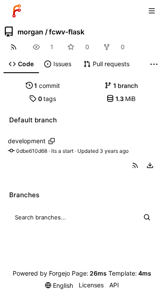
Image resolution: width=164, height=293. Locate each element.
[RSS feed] (13, 47)
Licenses (91, 285)
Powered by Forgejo (41, 273)
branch (125, 85)
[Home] (16, 11)
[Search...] (147, 217)
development (26, 141)
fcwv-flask (66, 31)
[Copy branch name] (51, 141)
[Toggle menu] (152, 11)
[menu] (150, 165)
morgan (30, 31)
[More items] (154, 64)
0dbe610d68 (31, 151)
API (114, 285)
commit (47, 85)
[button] (135, 165)
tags (47, 98)
